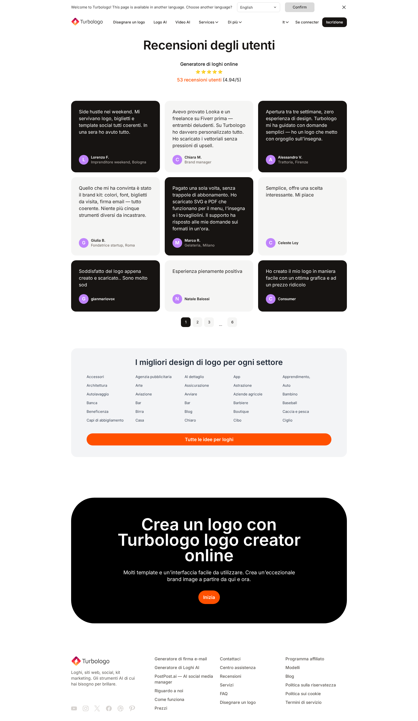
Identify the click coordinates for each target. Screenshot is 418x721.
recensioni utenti (199, 79)
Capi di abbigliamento (105, 420)
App (236, 377)
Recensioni (230, 676)
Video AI (182, 22)
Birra (139, 412)
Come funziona (169, 699)
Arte (139, 385)
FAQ (224, 694)
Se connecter (307, 22)
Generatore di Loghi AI (177, 667)
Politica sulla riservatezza (310, 685)
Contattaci (230, 659)
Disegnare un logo (129, 22)
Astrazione (242, 385)
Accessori (95, 377)
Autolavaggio (98, 394)
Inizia (209, 597)
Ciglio (287, 420)
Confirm (300, 7)
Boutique (241, 412)
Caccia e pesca (296, 412)
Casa (139, 420)
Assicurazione (197, 385)
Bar (138, 403)
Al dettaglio (194, 377)
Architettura (97, 385)
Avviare (191, 394)
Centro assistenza (238, 667)
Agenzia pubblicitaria (153, 377)
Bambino (290, 394)
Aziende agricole (247, 394)
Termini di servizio (303, 702)
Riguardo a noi (169, 691)
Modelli (292, 667)
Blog (188, 412)
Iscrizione (334, 22)
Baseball (290, 403)
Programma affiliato (304, 659)
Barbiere (240, 403)
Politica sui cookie (303, 694)
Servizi (226, 685)
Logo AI (160, 22)
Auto (287, 385)
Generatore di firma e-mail (181, 659)
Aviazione (143, 394)
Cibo (237, 420)
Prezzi (161, 708)
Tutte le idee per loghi (209, 439)
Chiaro (190, 420)
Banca (92, 403)
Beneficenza (97, 412)
